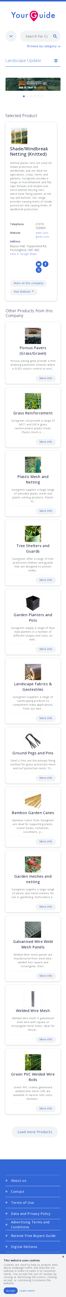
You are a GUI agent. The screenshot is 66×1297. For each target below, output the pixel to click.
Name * (14, 628)
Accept (10, 1290)
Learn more (27, 1290)
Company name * (21, 663)
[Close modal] (53, 591)
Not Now (22, 712)
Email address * (20, 646)
